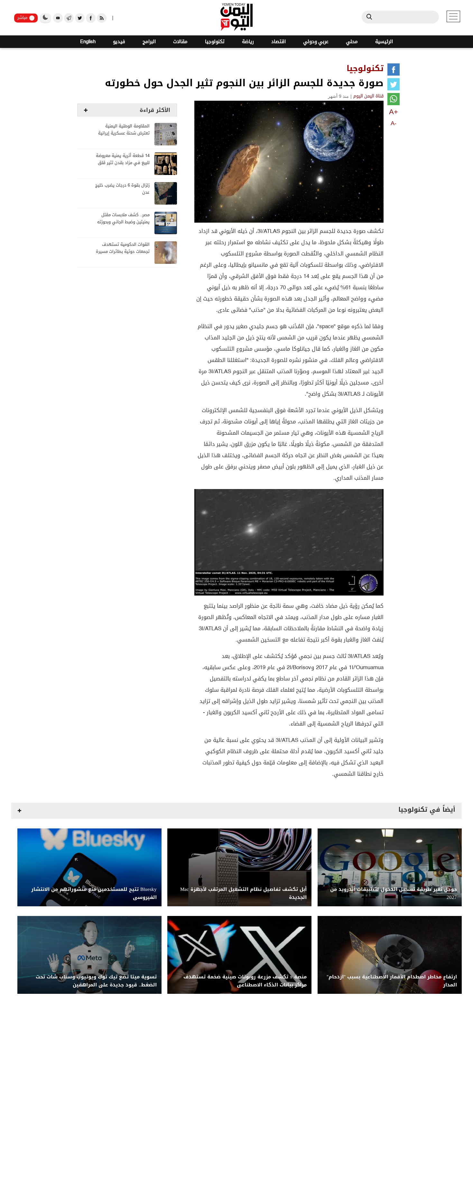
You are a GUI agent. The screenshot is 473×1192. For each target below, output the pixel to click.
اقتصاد (278, 41)
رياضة (248, 41)
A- (393, 123)
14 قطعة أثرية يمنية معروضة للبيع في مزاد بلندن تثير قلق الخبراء (123, 163)
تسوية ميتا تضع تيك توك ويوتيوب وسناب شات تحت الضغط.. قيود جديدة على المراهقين (96, 981)
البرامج (149, 41)
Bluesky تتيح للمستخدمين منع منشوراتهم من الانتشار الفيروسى (94, 893)
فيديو (119, 41)
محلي (352, 41)
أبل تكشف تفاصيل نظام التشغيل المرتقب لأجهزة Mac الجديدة (243, 893)
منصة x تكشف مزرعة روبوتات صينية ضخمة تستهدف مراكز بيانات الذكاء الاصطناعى (245, 981)
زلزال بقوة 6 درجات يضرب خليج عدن (122, 189)
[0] (393, 70)
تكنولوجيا (215, 41)
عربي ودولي (316, 41)
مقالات (180, 41)
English (88, 41)
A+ (393, 112)
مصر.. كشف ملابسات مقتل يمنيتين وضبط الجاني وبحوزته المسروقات (123, 222)
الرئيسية (384, 41)
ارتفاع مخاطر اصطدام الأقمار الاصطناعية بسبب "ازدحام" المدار (392, 981)
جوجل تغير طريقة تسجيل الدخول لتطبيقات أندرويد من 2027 (393, 893)
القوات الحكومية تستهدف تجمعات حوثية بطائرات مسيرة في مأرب (123, 252)
